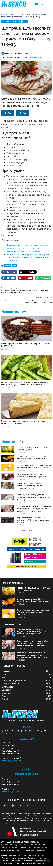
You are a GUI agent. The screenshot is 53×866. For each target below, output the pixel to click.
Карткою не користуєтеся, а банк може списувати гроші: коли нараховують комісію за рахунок (32, 655)
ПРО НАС (26, 726)
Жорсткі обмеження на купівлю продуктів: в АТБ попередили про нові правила (34, 519)
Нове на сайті (12, 442)
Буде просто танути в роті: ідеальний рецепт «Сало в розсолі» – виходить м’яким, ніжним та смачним (28, 257)
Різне (33, 863)
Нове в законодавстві (24, 861)
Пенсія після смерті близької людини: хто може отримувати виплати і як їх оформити (31, 631)
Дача (34, 855)
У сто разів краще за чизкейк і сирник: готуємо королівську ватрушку (23, 422)
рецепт (7, 266)
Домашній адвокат (19, 858)
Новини (4, 855)
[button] (49, 4)
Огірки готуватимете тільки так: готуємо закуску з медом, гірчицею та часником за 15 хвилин (24, 383)
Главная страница (8, 14)
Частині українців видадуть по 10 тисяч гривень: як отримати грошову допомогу (33, 497)
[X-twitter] (21, 805)
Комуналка (27, 855)
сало (14, 266)
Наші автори (26, 738)
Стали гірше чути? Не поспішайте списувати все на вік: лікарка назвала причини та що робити (32, 643)
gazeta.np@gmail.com (11, 761)
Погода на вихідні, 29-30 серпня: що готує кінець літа (33, 448)
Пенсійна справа (15, 855)
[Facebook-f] (5, 805)
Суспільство (6, 858)
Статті (19, 14)
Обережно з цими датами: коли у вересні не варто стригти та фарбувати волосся (32, 485)
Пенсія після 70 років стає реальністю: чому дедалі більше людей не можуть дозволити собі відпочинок (34, 508)
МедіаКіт (26, 769)
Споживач (26, 863)
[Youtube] (28, 805)
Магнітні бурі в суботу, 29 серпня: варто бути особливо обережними (32, 457)
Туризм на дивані (8, 863)
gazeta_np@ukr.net (10, 791)
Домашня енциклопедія (11, 21)
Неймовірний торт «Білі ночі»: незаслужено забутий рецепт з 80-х (25, 344)
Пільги (12, 861)
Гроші (19, 863)
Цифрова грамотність (42, 861)
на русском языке (38, 57)
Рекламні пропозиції (26, 774)
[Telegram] (13, 805)
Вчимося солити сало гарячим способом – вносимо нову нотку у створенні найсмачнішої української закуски (27, 248)
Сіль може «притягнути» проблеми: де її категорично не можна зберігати (34, 466)
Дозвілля (5, 861)
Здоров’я (40, 855)
